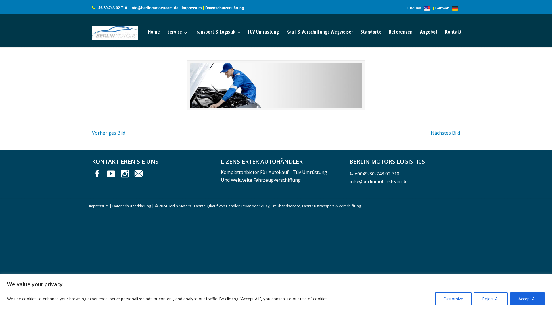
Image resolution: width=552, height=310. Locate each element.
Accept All (527, 298)
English (414, 8)
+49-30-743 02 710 (111, 8)
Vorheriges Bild (108, 133)
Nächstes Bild (445, 133)
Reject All (490, 298)
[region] (276, 292)
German (443, 8)
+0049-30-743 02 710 (376, 173)
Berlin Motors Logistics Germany (121, 31)
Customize (453, 298)
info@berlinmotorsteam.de (154, 8)
